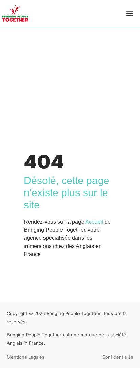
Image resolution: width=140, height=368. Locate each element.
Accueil (94, 222)
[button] (129, 13)
